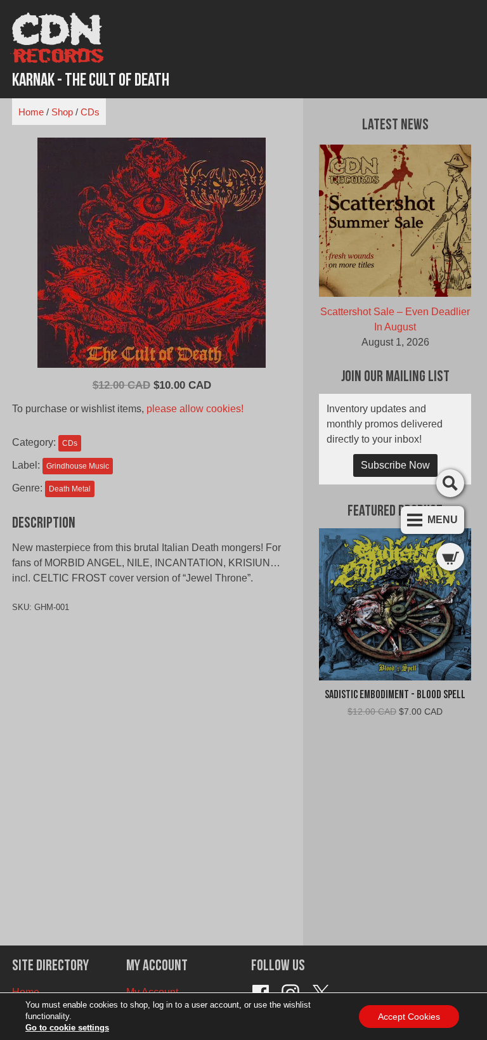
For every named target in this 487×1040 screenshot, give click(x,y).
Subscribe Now (395, 465)
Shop (62, 112)
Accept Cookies (409, 1016)
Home (31, 112)
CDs (90, 112)
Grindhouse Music (77, 466)
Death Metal (70, 488)
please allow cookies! (195, 408)
